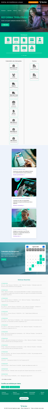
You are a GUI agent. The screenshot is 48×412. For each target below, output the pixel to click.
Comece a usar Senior (33, 2)
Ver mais (24, 55)
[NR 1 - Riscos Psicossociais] (39, 40)
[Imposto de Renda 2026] (31, 48)
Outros (19, 10)
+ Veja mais (5, 24)
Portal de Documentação (5, 393)
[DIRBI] (24, 48)
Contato (25, 392)
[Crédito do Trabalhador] (31, 40)
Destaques (3, 10)
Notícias (15, 10)
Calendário (9, 10)
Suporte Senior (24, 398)
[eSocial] (24, 40)
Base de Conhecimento (16, 393)
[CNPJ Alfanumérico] (16, 40)
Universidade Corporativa (32, 393)
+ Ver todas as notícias (6, 379)
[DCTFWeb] (16, 48)
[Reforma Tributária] (8, 40)
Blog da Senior (42, 393)
